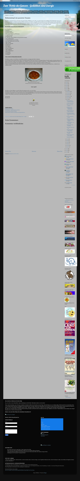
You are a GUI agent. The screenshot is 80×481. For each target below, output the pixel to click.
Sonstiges (66, 12)
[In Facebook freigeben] (32, 116)
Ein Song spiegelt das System (70, 117)
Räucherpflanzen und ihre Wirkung (69, 174)
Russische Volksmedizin (70, 161)
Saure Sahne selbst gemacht (70, 133)
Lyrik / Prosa (60, 12)
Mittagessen (18, 11)
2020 (67, 83)
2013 (67, 152)
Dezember (68, 91)
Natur (61, 11)
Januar (68, 146)
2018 (67, 86)
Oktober (68, 94)
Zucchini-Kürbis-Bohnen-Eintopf (11, 111)
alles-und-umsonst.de (69, 177)
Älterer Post (59, 151)
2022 (67, 82)
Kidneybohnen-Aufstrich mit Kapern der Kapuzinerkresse (15, 112)
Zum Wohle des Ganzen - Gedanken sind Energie (28, 5)
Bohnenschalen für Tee (9, 108)
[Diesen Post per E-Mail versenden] (29, 116)
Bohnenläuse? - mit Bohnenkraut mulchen (12, 109)
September (68, 96)
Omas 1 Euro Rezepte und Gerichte (69, 167)
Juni (67, 139)
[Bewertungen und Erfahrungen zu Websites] (68, 397)
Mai (67, 140)
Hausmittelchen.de (69, 180)
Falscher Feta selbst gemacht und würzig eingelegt (70, 119)
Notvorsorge (54, 12)
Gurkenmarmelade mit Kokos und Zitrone (70, 111)
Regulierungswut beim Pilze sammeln (70, 135)
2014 (67, 150)
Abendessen (24, 11)
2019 (67, 85)
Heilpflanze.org (68, 164)
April (68, 142)
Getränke (30, 11)
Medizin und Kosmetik (49, 11)
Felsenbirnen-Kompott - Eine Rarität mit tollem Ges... (71, 114)
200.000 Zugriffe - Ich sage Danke (70, 123)
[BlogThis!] (30, 116)
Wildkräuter (56, 11)
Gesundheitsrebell (69, 182)
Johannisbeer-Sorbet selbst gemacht (70, 130)
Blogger (45, 472)
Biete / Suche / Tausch (33, 12)
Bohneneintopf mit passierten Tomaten (70, 101)
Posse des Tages (42, 12)
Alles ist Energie (68, 156)
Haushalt (48, 12)
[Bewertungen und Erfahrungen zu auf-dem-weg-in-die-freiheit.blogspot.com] (70, 202)
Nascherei (36, 11)
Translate (72, 18)
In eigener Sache (24, 12)
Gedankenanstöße (16, 12)
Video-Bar (66, 11)
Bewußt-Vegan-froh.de (69, 158)
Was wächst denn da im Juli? (70, 128)
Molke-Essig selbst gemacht (70, 105)
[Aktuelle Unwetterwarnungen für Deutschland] (46, 435)
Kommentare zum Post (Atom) (14, 153)
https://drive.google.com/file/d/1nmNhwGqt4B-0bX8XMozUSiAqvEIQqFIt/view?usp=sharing (19, 470)
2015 (67, 148)
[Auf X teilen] (31, 116)
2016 (67, 90)
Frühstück (12, 11)
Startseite (7, 11)
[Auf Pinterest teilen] (33, 116)
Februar (68, 145)
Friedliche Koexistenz (70, 103)
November (68, 93)
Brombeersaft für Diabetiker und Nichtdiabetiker (69, 108)
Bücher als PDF (8, 12)
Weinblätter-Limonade (70, 137)
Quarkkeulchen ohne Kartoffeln (70, 125)
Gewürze (41, 11)
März (68, 143)
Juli (67, 99)
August (68, 97)
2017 (67, 88)
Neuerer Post (8, 151)
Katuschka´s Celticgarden (68, 171)
